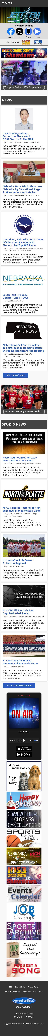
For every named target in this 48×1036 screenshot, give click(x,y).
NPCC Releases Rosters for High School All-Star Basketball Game (21, 509)
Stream (37, 37)
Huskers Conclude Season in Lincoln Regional (18, 562)
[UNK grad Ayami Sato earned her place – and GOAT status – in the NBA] (24, 119)
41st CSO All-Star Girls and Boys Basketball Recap (18, 612)
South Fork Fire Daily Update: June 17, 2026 (16, 296)
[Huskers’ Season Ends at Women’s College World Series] (24, 646)
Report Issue (38, 991)
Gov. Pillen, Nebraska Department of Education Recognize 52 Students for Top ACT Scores (23, 242)
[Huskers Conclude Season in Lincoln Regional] (24, 545)
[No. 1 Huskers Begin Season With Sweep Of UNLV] (24, 397)
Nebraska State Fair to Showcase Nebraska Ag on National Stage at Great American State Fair (22, 189)
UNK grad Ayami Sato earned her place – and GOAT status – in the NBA (18, 136)
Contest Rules (20, 987)
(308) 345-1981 (24, 1007)
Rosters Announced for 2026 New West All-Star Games (20, 459)
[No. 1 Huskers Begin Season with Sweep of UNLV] (24, 73)
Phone (28, 37)
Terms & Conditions (12, 991)
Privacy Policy (33, 987)
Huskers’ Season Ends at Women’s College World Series (20, 662)
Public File (27, 991)
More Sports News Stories (19, 685)
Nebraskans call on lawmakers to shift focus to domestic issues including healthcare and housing (23, 347)
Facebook (11, 37)
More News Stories (16, 375)
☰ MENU (7, 3)
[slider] (36, 740)
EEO (10, 987)
